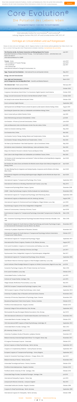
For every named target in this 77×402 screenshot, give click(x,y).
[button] (35, 400)
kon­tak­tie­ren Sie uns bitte (52, 48)
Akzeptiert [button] (69, 3)
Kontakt (21, 398)
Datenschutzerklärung (49, 398)
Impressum (37, 398)
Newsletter (29, 398)
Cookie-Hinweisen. (52, 4)
